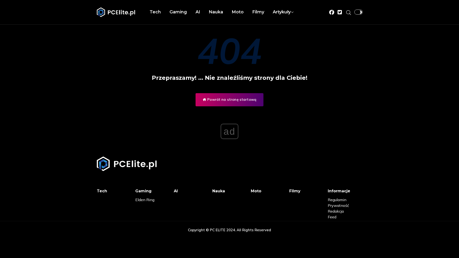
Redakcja (336, 211)
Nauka (216, 12)
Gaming (178, 12)
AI (198, 12)
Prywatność (338, 205)
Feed (332, 217)
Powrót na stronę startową (231, 99)
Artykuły (282, 12)
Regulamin (337, 199)
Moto (238, 12)
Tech (155, 12)
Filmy (258, 12)
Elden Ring (144, 199)
